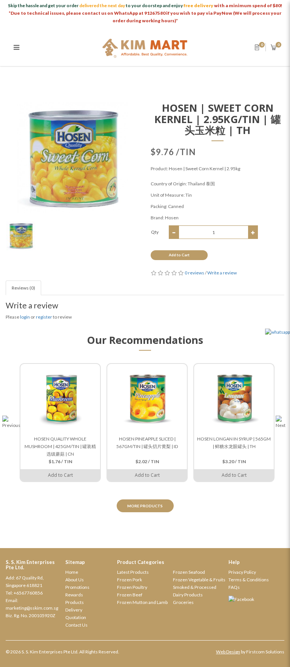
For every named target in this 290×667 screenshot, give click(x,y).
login (25, 317)
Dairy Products (188, 595)
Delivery (73, 610)
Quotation (75, 617)
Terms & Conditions (248, 579)
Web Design (228, 652)
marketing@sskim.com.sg (32, 608)
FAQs (234, 587)
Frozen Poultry (132, 587)
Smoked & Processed (194, 587)
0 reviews (194, 273)
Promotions (77, 587)
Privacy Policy (242, 572)
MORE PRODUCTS (145, 506)
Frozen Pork (129, 579)
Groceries (183, 602)
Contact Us (76, 625)
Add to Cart (179, 255)
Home (71, 572)
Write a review (222, 273)
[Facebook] (256, 599)
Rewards (74, 595)
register (44, 317)
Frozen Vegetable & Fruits (199, 579)
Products (74, 602)
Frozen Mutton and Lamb (142, 602)
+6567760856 (28, 593)
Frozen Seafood (189, 572)
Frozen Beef (129, 595)
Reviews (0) (23, 288)
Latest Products (133, 572)
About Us (74, 579)
